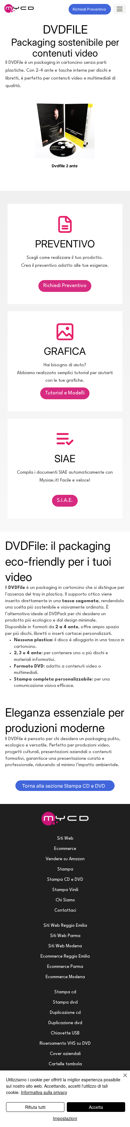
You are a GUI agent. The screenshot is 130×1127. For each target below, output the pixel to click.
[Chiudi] (121, 1079)
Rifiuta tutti (35, 1107)
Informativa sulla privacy (44, 1092)
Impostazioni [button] (65, 1118)
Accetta (96, 1107)
